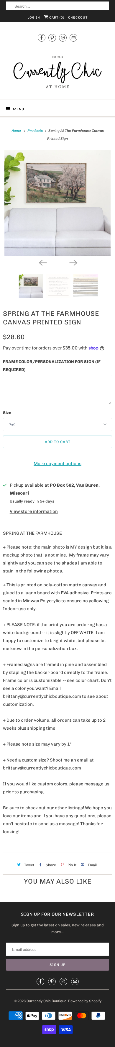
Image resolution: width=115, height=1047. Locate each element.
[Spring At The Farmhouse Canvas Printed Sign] (57, 203)
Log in (33, 17)
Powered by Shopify (84, 1001)
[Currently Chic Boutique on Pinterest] (52, 37)
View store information (34, 511)
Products (35, 131)
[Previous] (42, 262)
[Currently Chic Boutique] (57, 69)
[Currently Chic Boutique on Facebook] (41, 37)
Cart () (56, 17)
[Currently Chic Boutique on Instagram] (63, 37)
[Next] (72, 262)
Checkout (78, 17)
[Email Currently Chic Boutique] (73, 37)
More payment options (57, 463)
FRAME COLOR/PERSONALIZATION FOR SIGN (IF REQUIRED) (52, 365)
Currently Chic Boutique (46, 1001)
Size (7, 412)
